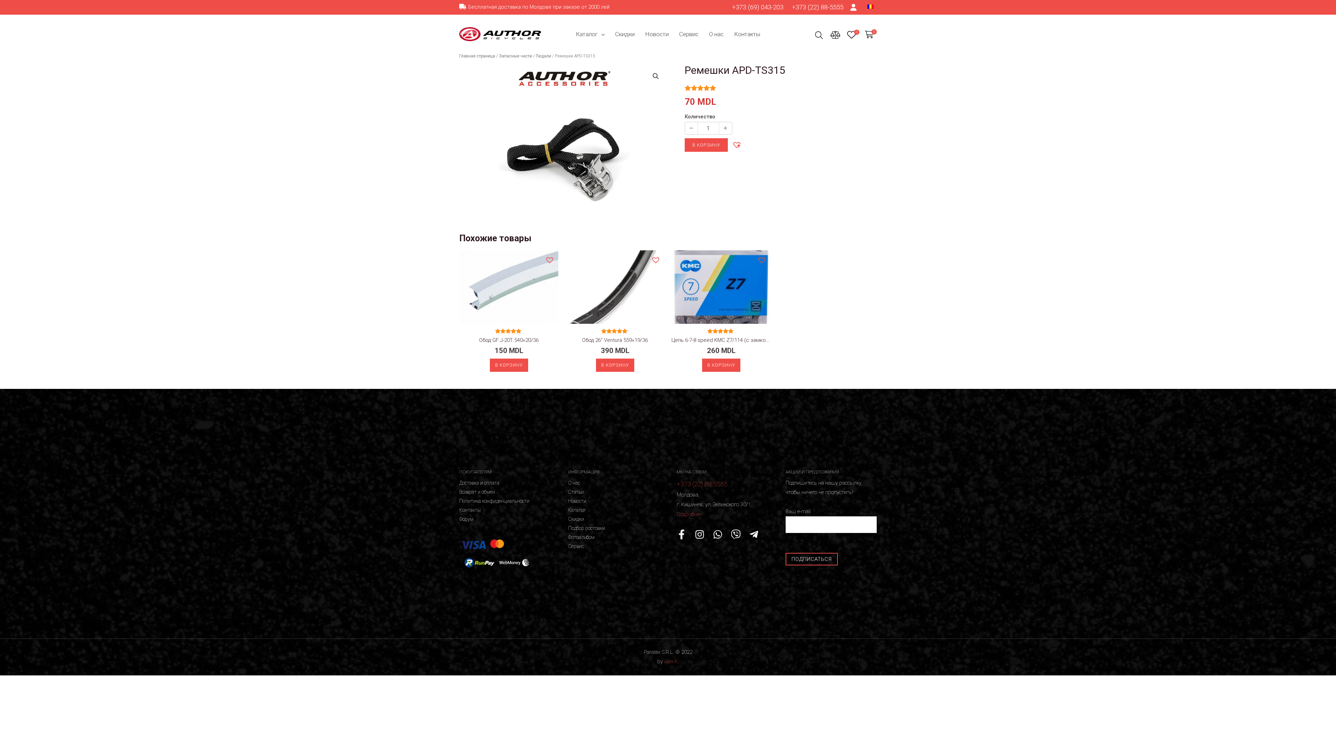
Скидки (625, 34)
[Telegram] (754, 534)
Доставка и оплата (479, 483)
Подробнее (689, 514)
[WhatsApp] (718, 534)
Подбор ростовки (586, 528)
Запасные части (515, 56)
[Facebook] (681, 534)
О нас (716, 34)
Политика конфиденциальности (494, 501)
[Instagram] (700, 534)
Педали (543, 56)
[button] (736, 144)
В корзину (706, 145)
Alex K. (671, 661)
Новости (657, 34)
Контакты (747, 34)
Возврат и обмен (477, 492)
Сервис (689, 34)
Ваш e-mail (798, 511)
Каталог (587, 34)
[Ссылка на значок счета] (853, 7)
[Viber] (736, 534)
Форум (466, 519)
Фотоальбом (581, 537)
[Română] (870, 6)
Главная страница (477, 56)
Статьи (576, 492)
